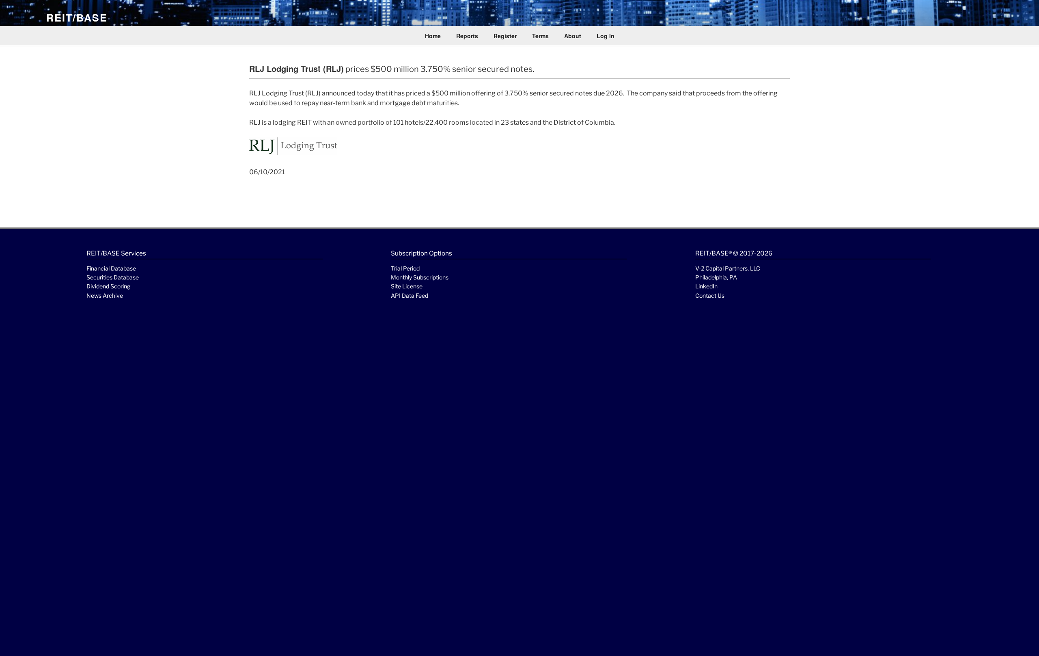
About (572, 36)
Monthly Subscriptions (419, 277)
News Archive (104, 295)
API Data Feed (409, 295)
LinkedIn (706, 286)
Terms (540, 36)
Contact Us (709, 295)
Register (505, 36)
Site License (406, 286)
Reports (467, 36)
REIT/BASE (77, 17)
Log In (605, 36)
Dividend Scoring (108, 286)
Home (433, 36)
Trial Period (405, 268)
